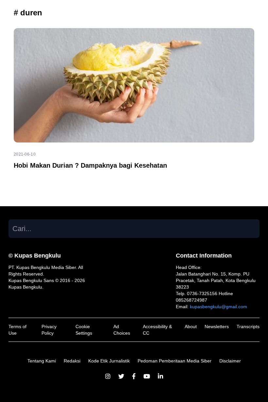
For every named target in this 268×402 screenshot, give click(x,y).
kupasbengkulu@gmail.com (218, 306)
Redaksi (72, 360)
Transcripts (248, 326)
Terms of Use (17, 330)
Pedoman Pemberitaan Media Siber (174, 360)
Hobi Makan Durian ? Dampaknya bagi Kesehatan (90, 165)
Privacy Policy (49, 330)
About (191, 326)
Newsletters (217, 326)
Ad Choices (121, 330)
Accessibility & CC (157, 330)
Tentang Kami (41, 360)
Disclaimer (230, 360)
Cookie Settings (83, 330)
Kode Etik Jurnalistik (109, 360)
